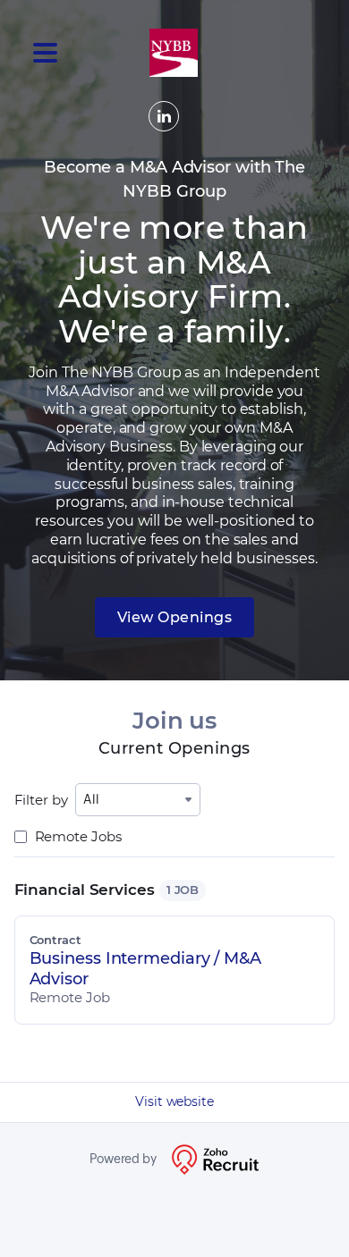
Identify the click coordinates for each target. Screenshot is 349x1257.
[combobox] (137, 799)
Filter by (41, 799)
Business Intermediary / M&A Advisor (145, 968)
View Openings (175, 617)
